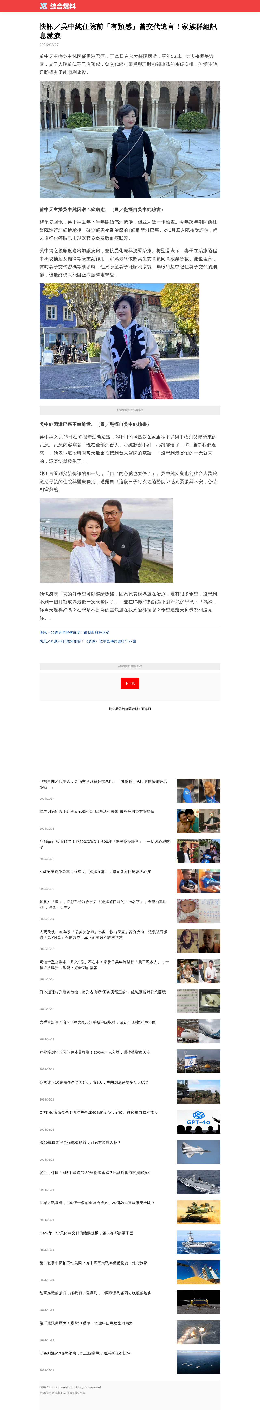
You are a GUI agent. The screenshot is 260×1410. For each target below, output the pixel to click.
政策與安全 (59, 1393)
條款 (70, 1393)
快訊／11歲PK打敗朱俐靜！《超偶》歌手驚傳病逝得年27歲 (88, 641)
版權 (83, 1393)
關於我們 (45, 1393)
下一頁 (130, 683)
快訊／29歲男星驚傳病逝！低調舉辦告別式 (74, 633)
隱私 (76, 1393)
